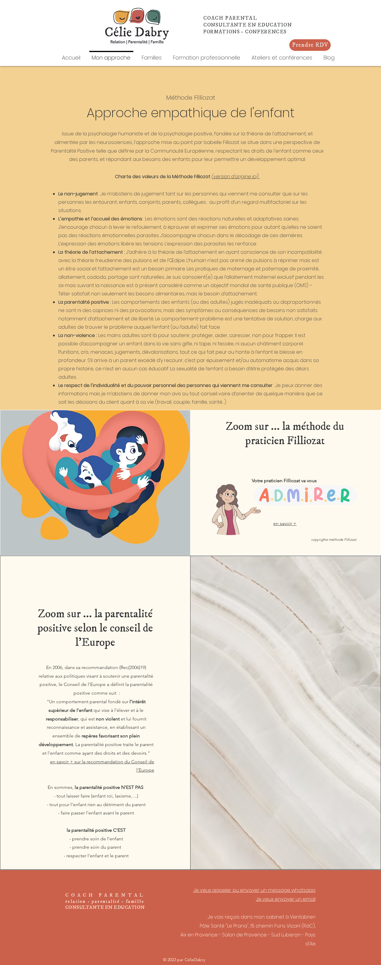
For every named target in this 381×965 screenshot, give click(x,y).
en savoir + (284, 523)
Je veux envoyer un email (286, 899)
